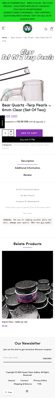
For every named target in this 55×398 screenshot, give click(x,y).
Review (27, 175)
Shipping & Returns (23, 384)
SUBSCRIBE (47, 358)
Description (27, 161)
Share (2, 123)
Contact (24, 381)
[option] (27, 291)
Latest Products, (37, 145)
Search (11, 381)
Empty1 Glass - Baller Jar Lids (14, 322)
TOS (39, 384)
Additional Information (27, 168)
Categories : (7, 145)
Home (4, 37)
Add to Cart (29, 133)
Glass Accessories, (22, 145)
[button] (27, 122)
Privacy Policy (40, 381)
